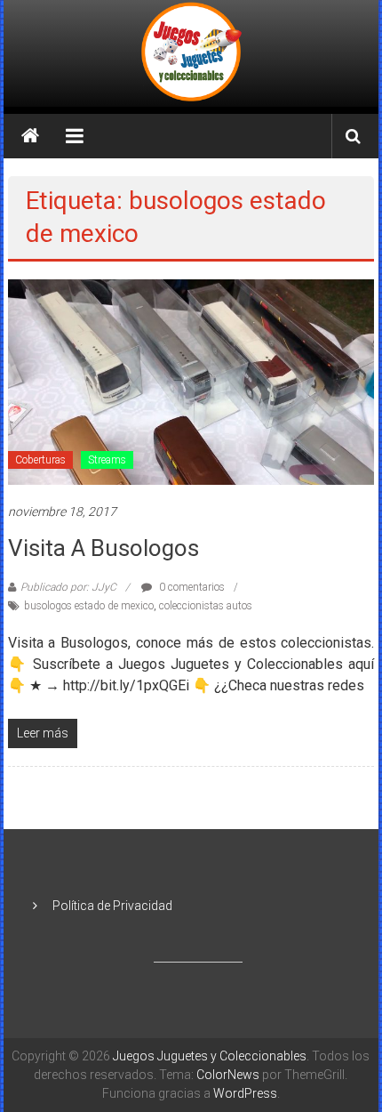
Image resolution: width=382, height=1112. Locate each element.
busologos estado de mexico (89, 606)
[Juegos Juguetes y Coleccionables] (191, 53)
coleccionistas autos (205, 606)
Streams (107, 460)
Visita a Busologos (103, 548)
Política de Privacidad (112, 905)
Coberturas (40, 460)
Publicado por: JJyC (68, 587)
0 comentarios (190, 587)
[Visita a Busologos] (191, 381)
